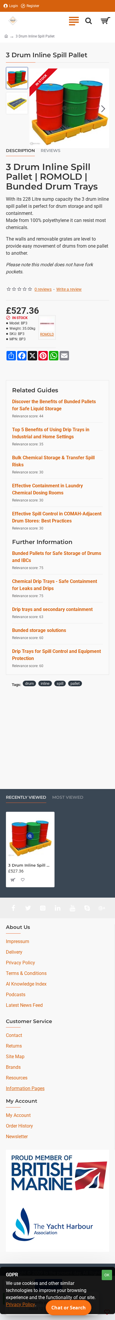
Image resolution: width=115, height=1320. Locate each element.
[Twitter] (28, 908)
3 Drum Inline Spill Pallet (30, 865)
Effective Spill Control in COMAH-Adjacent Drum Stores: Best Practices (56, 517)
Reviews (50, 150)
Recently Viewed (26, 797)
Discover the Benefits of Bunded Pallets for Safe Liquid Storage (54, 405)
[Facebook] (13, 908)
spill (60, 683)
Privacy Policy (20, 1304)
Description (20, 150)
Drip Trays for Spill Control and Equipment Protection (56, 654)
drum (29, 683)
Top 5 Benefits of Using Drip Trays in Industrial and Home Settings (50, 433)
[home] (6, 36)
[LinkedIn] (57, 908)
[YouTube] (72, 908)
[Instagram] (43, 908)
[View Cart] (105, 21)
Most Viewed (67, 797)
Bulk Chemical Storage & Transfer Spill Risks (53, 461)
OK (106, 1275)
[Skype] (87, 908)
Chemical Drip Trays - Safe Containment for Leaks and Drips (54, 585)
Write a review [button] (69, 289)
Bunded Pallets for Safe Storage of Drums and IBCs (56, 556)
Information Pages (25, 1088)
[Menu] (73, 21)
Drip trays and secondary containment (52, 609)
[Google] (102, 908)
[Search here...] (88, 21)
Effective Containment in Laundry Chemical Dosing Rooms (47, 489)
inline (45, 683)
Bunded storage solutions (39, 630)
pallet (75, 683)
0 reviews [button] (43, 289)
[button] (35, 108)
